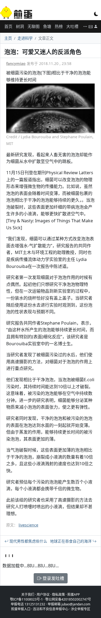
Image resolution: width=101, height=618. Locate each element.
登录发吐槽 (52, 578)
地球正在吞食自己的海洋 (71, 541)
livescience (28, 525)
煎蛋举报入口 (20, 609)
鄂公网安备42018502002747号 (68, 599)
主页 (8, 38)
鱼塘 (47, 26)
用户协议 (43, 594)
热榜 (59, 26)
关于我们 (27, 594)
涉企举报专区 (80, 609)
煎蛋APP (73, 594)
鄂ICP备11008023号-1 (26, 599)
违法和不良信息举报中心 (50, 609)
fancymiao (16, 63)
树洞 (20, 26)
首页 (8, 26)
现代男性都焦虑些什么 (27, 541)
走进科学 (25, 38)
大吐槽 (72, 26)
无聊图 (33, 26)
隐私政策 (58, 594)
